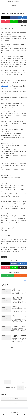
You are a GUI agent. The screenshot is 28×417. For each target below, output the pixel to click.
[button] (22, 21)
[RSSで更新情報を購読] (20, 275)
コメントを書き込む (14, 398)
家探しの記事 (4, 86)
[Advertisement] (14, 362)
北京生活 (4, 257)
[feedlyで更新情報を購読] (7, 275)
